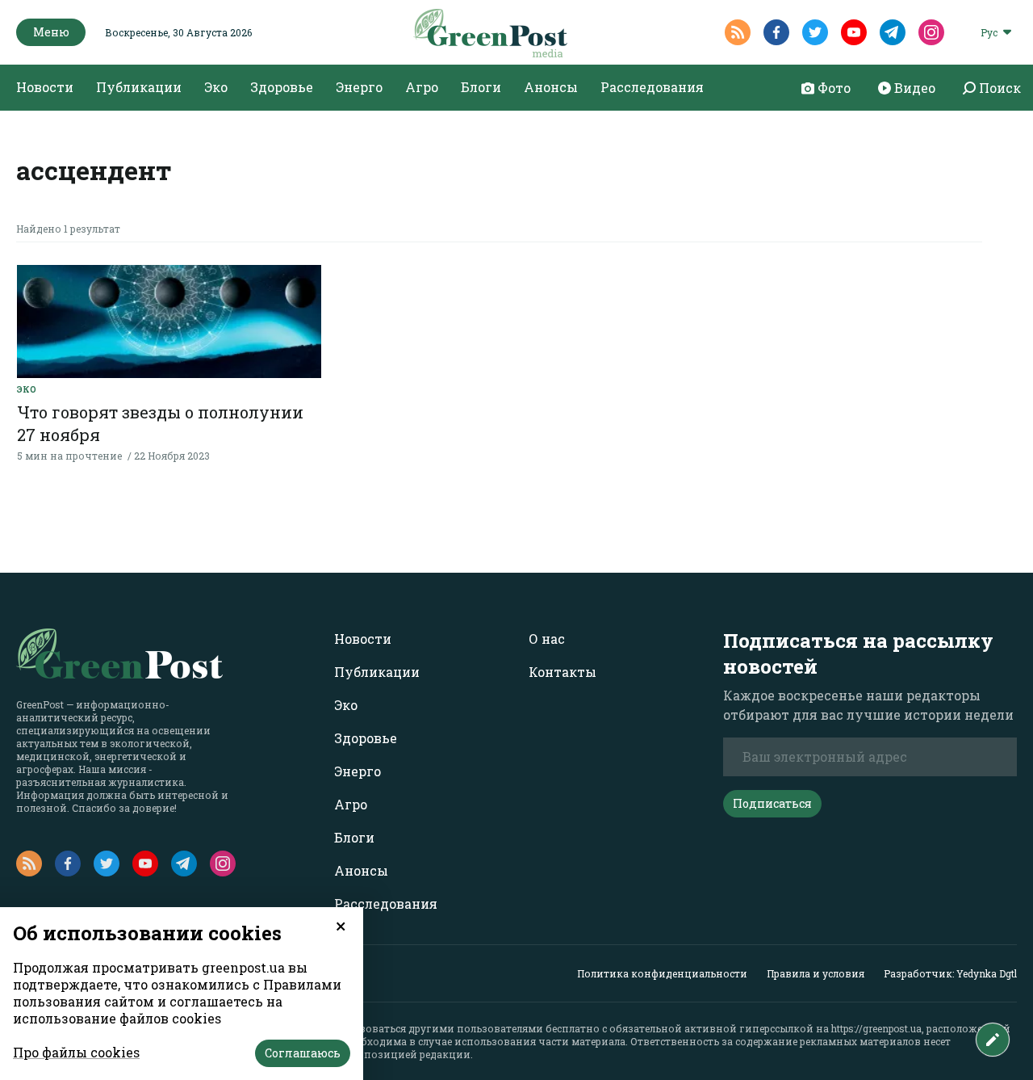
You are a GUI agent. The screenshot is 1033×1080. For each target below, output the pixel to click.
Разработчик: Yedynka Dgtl (950, 973)
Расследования (652, 86)
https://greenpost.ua (876, 1028)
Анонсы (551, 86)
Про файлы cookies (76, 1052)
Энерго (359, 86)
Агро (421, 86)
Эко (216, 86)
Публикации (139, 86)
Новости (44, 86)
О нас (547, 638)
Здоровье (281, 86)
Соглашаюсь (303, 1053)
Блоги (481, 86)
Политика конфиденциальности (662, 973)
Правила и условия (815, 973)
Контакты (562, 671)
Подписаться (772, 803)
